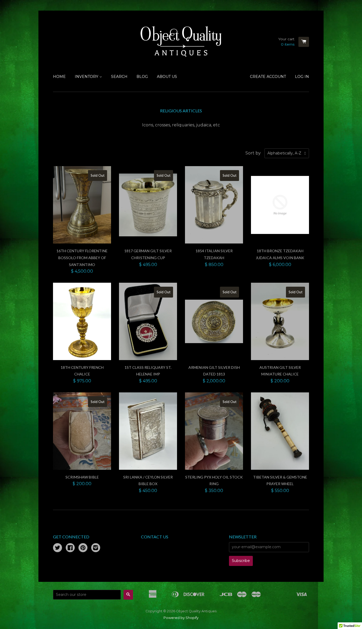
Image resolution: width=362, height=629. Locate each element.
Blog (142, 76)
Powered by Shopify (181, 618)
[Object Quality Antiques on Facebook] (70, 548)
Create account (268, 76)
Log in (302, 76)
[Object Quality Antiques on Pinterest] (82, 548)
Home (59, 76)
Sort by (253, 153)
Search (119, 76)
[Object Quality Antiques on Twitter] (57, 548)
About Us (167, 76)
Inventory (87, 76)
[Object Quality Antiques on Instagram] (95, 548)
